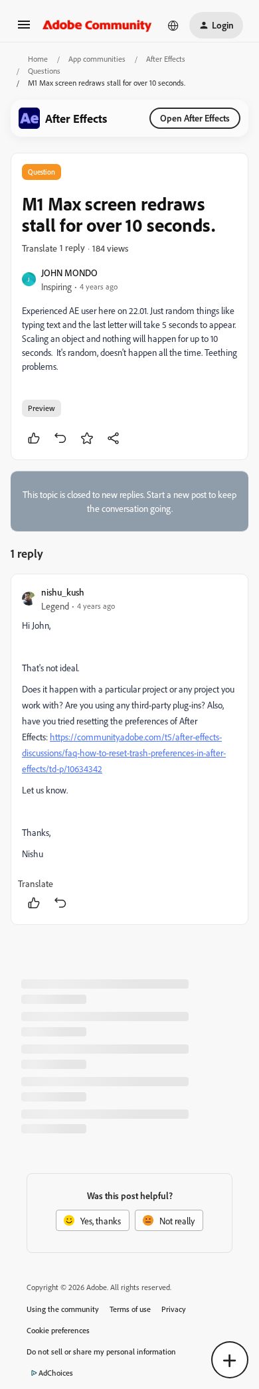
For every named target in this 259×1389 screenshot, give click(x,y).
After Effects (165, 59)
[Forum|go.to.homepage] (97, 25)
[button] (24, 29)
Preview (41, 408)
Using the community (63, 1309)
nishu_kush (62, 592)
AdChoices (56, 1373)
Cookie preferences (58, 1330)
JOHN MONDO (69, 272)
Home (38, 59)
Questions (44, 71)
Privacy (173, 1309)
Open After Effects (195, 117)
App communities (97, 59)
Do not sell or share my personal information (101, 1351)
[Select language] (173, 25)
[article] (129, 749)
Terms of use (130, 1309)
